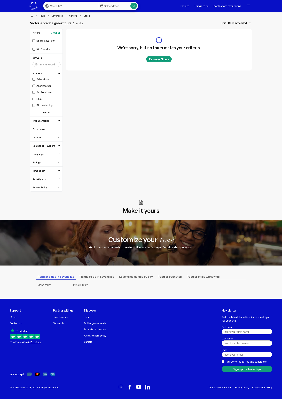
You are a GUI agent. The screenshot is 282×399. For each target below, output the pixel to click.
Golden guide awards (95, 323)
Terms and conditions (220, 387)
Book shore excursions (227, 6)
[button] (46, 58)
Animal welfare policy (95, 335)
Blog (86, 316)
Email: (224, 349)
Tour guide (58, 323)
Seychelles (57, 15)
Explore (184, 6)
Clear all (56, 32)
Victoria (73, 15)
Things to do (201, 6)
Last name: (227, 338)
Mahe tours (44, 285)
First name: (227, 327)
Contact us (16, 323)
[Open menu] (248, 6)
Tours (42, 15)
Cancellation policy (262, 387)
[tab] (56, 276)
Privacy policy (242, 387)
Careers (88, 341)
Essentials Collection (95, 329)
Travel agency (60, 316)
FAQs (13, 316)
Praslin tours (80, 285)
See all (46, 112)
